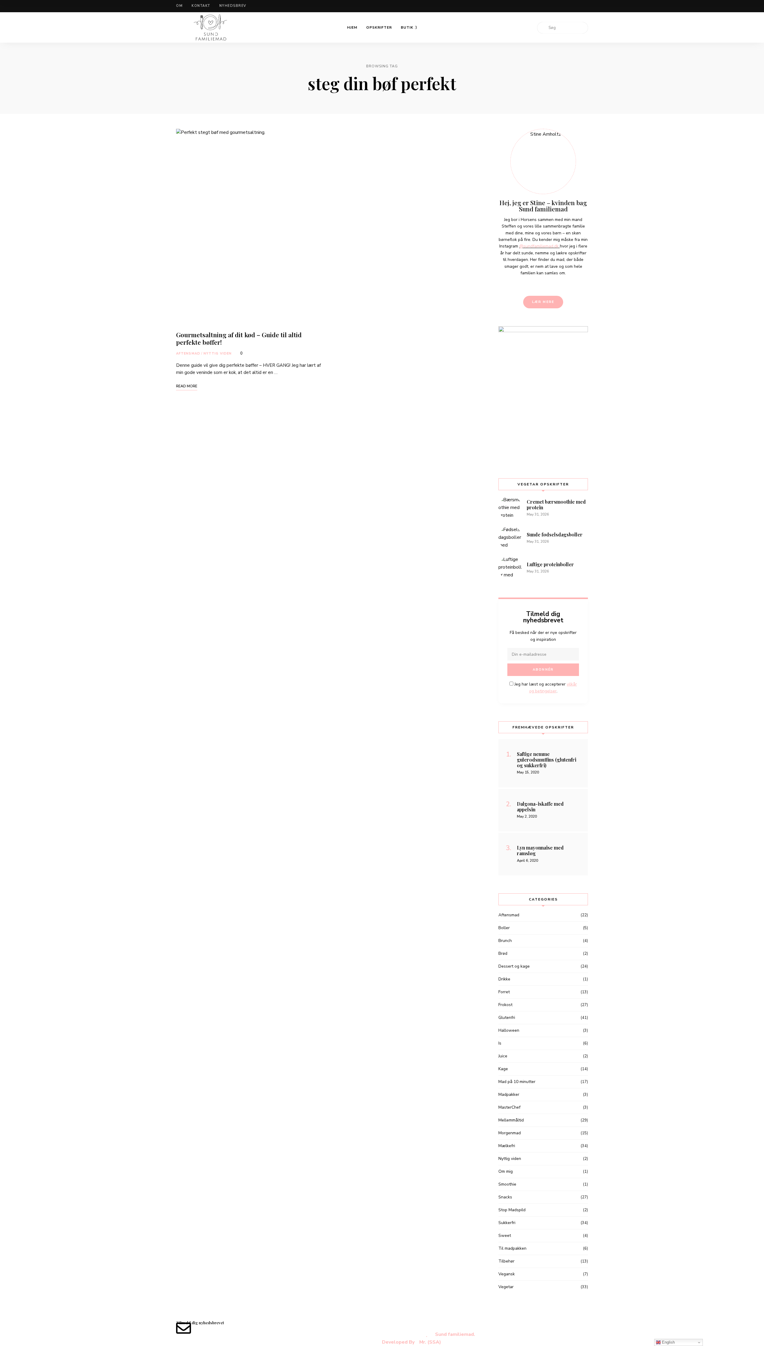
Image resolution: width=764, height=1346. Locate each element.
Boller (504, 928)
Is (499, 1043)
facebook (556, 6)
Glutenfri (506, 1017)
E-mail (586, 6)
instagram (576, 6)
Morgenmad (509, 1133)
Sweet (504, 1235)
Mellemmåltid (511, 1120)
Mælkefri (506, 1146)
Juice (502, 1056)
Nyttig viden (218, 353)
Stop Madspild (512, 1210)
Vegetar (506, 1287)
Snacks (505, 1197)
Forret (504, 992)
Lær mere (543, 302)
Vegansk (506, 1274)
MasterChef (509, 1107)
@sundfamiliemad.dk (539, 246)
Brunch (505, 940)
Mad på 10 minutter (516, 1081)
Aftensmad (188, 353)
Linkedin (566, 6)
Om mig (505, 1171)
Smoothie (507, 1184)
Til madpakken (512, 1248)
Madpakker (508, 1094)
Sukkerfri (506, 1223)
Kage (503, 1069)
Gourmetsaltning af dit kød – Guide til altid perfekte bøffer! (239, 338)
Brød (502, 953)
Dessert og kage (514, 966)
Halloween (508, 1030)
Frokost (505, 1005)
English (668, 1342)
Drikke (504, 979)
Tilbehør (506, 1261)
